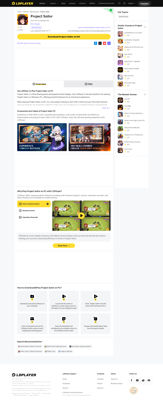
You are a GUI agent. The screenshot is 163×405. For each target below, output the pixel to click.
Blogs (63, 3)
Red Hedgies (35, 24)
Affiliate (92, 3)
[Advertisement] (64, 64)
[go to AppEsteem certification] (133, 390)
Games (25, 12)
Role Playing (34, 12)
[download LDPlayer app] (124, 3)
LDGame (82, 3)
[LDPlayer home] (22, 3)
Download (144, 3)
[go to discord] (149, 380)
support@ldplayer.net (41, 390)
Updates (72, 3)
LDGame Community (106, 3)
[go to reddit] (143, 380)
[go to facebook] (131, 380)
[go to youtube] (137, 380)
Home (19, 12)
